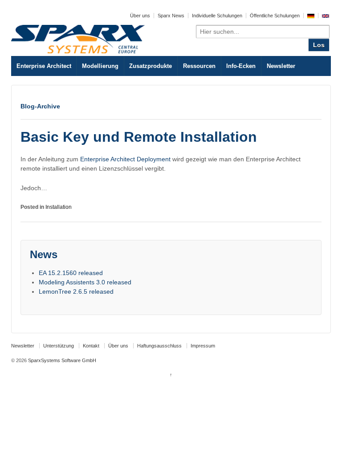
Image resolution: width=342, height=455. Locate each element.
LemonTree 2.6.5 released (76, 291)
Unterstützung (58, 345)
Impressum (203, 345)
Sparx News (171, 15)
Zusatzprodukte (150, 66)
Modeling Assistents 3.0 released (85, 282)
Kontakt (91, 345)
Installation (58, 207)
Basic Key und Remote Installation (138, 137)
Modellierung (100, 66)
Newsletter (281, 66)
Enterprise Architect (43, 66)
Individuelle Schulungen (217, 15)
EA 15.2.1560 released (71, 272)
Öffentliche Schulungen (275, 15)
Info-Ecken (241, 66)
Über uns (140, 15)
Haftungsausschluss (159, 345)
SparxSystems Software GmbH (61, 360)
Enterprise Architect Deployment (125, 159)
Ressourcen (199, 66)
